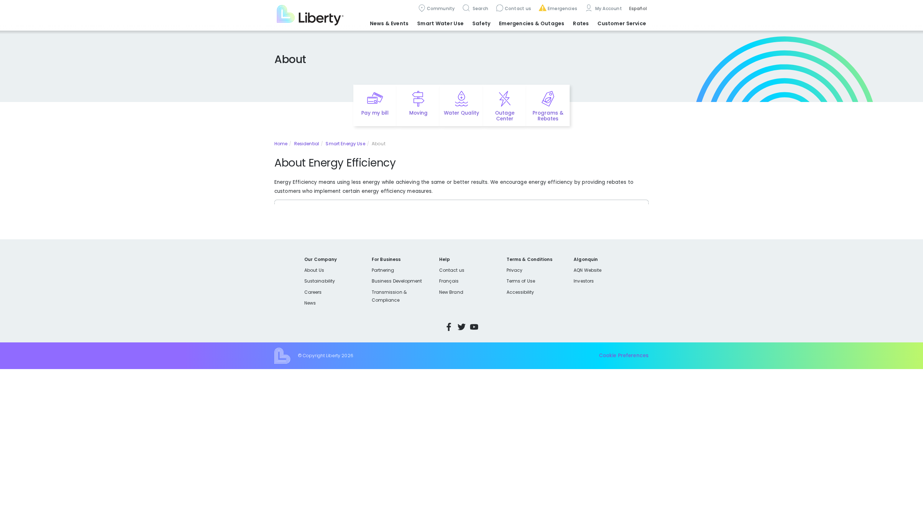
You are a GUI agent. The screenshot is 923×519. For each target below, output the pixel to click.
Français (449, 281)
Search (479, 8)
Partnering (383, 270)
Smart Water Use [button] (440, 23)
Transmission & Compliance (389, 296)
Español (638, 8)
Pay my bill (375, 113)
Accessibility (520, 292)
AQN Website (587, 270)
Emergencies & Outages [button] (531, 23)
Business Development (397, 281)
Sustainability (319, 281)
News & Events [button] (389, 23)
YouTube (474, 327)
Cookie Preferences (624, 355)
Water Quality (461, 113)
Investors (584, 281)
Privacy (514, 270)
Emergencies (562, 8)
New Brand (451, 292)
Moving (418, 113)
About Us (314, 270)
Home (280, 144)
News (310, 303)
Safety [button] (481, 23)
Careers (313, 292)
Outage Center (505, 116)
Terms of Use (521, 281)
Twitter (461, 327)
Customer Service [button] (621, 23)
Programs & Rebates (548, 116)
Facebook (449, 327)
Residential (306, 144)
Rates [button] (581, 23)
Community (441, 8)
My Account (608, 8)
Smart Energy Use (345, 144)
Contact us (518, 8)
